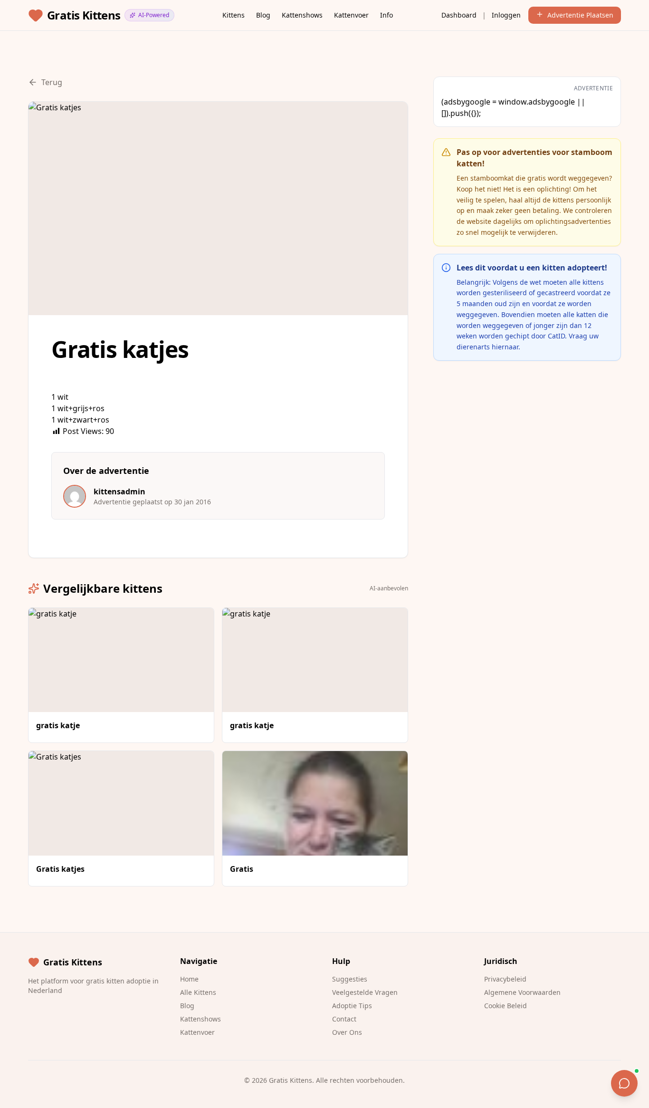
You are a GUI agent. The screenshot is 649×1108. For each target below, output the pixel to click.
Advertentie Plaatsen (580, 14)
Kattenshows (302, 14)
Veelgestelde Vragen (365, 992)
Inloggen (506, 14)
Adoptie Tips (352, 1005)
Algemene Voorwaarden (522, 992)
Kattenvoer (351, 14)
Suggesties (349, 978)
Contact (344, 1018)
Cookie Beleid (505, 1005)
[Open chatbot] (624, 1083)
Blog (263, 14)
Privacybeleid (505, 978)
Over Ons (347, 1032)
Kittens (233, 14)
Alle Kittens (198, 992)
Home (189, 978)
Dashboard (459, 14)
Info (386, 14)
